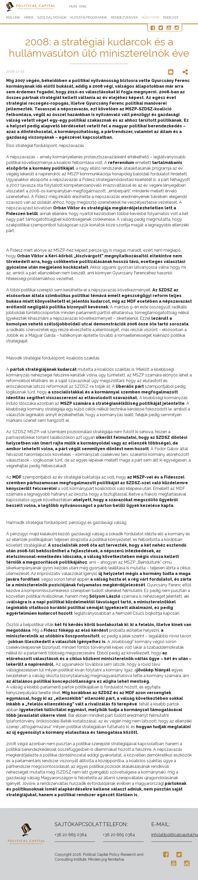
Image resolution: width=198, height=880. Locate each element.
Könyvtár (150, 17)
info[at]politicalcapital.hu (174, 834)
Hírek (29, 17)
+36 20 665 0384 (71, 834)
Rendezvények (124, 17)
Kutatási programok (88, 17)
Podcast (170, 17)
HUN (73, 6)
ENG (82, 6)
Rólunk (13, 17)
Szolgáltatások (52, 17)
